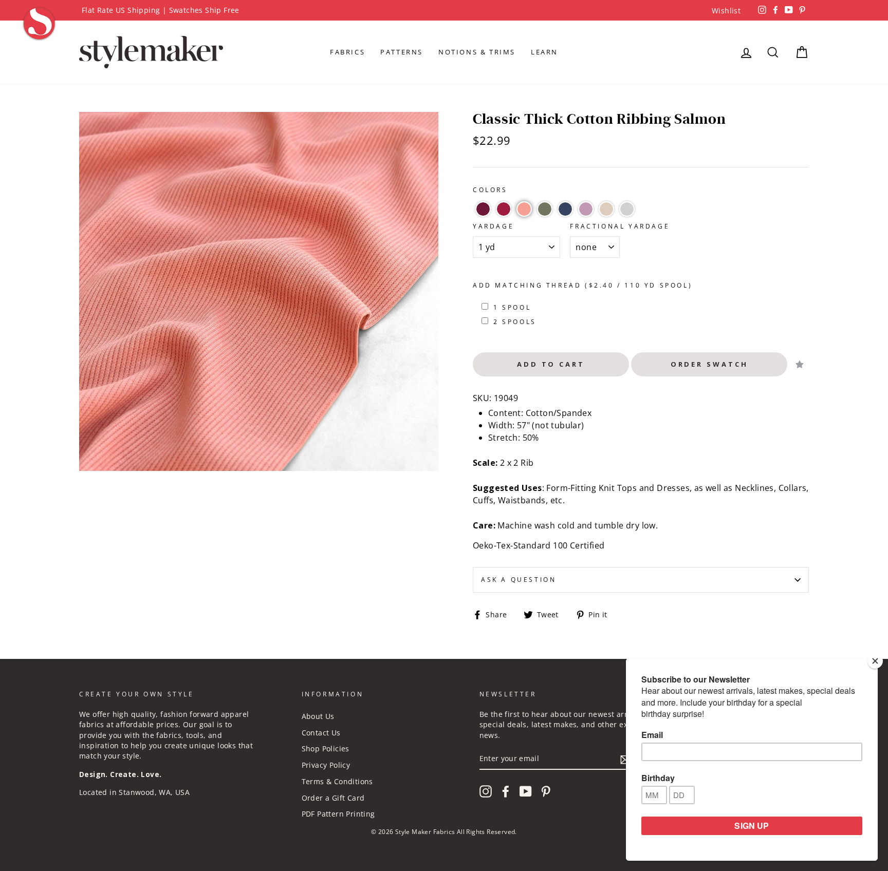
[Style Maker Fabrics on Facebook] (505, 791)
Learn (544, 51)
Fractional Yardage (620, 226)
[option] (444, 10)
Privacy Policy (326, 765)
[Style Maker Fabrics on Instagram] (485, 791)
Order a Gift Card (333, 798)
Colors (490, 189)
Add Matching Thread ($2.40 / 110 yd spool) (582, 285)
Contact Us (321, 732)
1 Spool (512, 307)
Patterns (401, 51)
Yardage (493, 226)
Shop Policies (325, 748)
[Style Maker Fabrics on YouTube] (526, 791)
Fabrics (347, 51)
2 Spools (514, 321)
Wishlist (726, 10)
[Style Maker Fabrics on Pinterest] (546, 791)
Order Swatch (709, 364)
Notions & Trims (476, 51)
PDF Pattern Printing (338, 814)
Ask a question (518, 579)
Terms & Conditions (337, 781)
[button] (483, 209)
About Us (318, 716)
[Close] (875, 661)
